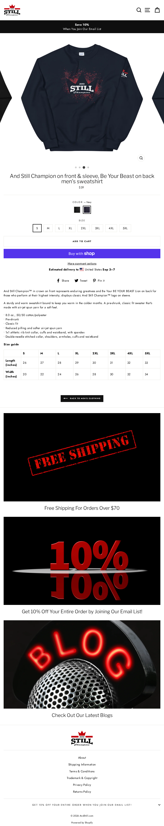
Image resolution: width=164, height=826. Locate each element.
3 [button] (84, 167)
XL (70, 228)
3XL (97, 228)
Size (82, 220)
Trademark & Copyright (82, 778)
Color (82, 202)
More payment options (82, 263)
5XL (125, 228)
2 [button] (80, 168)
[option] (82, 26)
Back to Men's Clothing (85, 398)
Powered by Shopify (82, 822)
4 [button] (88, 168)
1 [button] (76, 168)
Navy (87, 209)
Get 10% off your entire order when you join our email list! (82, 805)
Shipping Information (82, 764)
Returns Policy (82, 791)
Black (77, 209)
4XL (111, 228)
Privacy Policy (82, 785)
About (82, 757)
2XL (83, 228)
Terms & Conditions (81, 771)
